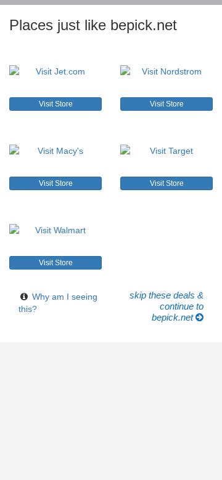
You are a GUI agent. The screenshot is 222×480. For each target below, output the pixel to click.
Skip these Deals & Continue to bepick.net (167, 306)
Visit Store (56, 104)
